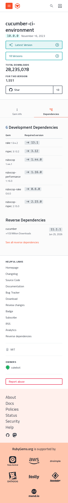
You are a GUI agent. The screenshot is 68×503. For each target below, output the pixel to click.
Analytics (11, 330)
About (11, 397)
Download (11, 299)
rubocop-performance (13, 176)
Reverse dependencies (19, 336)
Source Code (13, 280)
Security (13, 421)
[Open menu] (9, 6)
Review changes (15, 305)
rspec (12, 151)
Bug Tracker (13, 292)
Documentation (15, 286)
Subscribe (11, 317)
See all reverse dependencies (22, 242)
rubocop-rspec (12, 204)
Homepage (12, 267)
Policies (12, 409)
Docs (10, 403)
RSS (8, 324)
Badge (9, 311)
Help (10, 427)
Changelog (12, 274)
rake (12, 143)
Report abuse (17, 381)
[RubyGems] (17, 6)
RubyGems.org (22, 448)
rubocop (10, 162)
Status (11, 415)
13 (57, 90)
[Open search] (51, 6)
